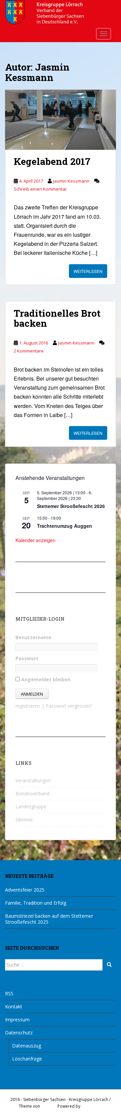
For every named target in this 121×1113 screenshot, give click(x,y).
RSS (9, 993)
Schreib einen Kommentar (40, 189)
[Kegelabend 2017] (60, 120)
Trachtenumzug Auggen (64, 525)
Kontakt (13, 1006)
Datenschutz (19, 1032)
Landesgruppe (30, 806)
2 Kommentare (29, 351)
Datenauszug (26, 1045)
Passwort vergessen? (69, 706)
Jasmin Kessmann (71, 181)
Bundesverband (32, 793)
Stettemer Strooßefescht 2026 (71, 506)
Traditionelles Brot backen (57, 318)
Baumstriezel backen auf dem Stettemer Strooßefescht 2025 (49, 919)
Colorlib (48, 1106)
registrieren (27, 706)
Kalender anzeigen (35, 540)
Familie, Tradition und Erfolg (35, 903)
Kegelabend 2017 (52, 161)
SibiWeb (24, 819)
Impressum (17, 1019)
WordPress (92, 1106)
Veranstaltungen (33, 780)
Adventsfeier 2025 (24, 890)
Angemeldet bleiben (45, 679)
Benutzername (33, 637)
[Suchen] (109, 965)
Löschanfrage (27, 1058)
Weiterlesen (88, 271)
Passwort (26, 658)
